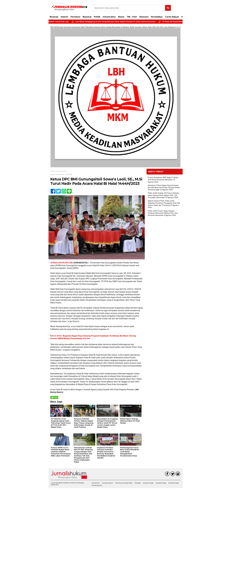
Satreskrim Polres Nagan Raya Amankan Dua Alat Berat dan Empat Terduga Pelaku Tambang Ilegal (164, 187)
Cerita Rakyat (172, 17)
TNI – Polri (132, 17)
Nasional (87, 17)
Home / (53, 171)
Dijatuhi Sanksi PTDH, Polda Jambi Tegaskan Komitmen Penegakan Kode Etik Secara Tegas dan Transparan (164, 203)
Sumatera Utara (61, 171)
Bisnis (121, 17)
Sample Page (148, 483)
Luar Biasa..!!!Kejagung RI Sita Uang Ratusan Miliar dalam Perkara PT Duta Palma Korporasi (98, 21)
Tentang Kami (97, 485)
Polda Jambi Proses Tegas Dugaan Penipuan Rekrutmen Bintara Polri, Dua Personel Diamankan (163, 213)
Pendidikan (157, 17)
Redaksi (138, 483)
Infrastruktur (109, 17)
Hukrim (64, 17)
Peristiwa (75, 17)
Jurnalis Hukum (107, 483)
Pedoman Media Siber (124, 483)
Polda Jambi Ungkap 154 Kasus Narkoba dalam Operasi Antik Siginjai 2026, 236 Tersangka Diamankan (163, 195)
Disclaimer (96, 483)
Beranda (54, 17)
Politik (97, 17)
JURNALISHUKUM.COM (61, 263)
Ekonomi (143, 17)
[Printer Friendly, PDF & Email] (54, 397)
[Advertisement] (164, 257)
